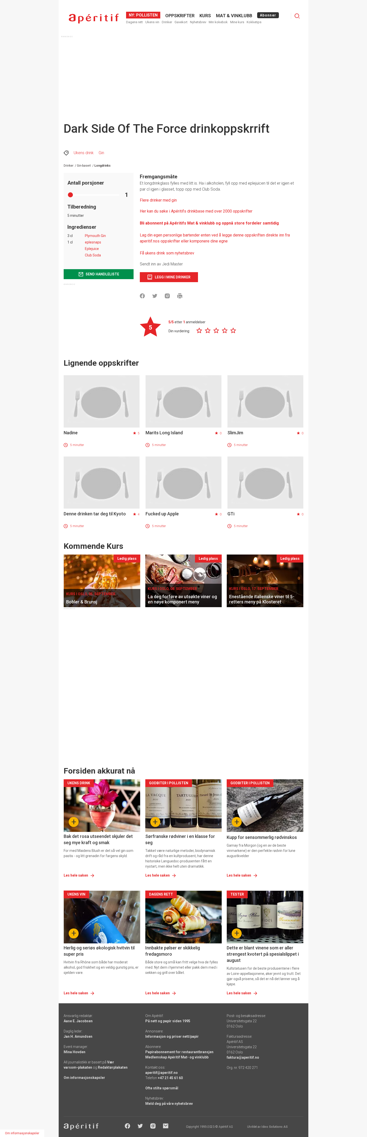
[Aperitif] (94, 18)
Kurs (205, 15)
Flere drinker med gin (158, 200)
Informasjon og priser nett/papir (172, 1036)
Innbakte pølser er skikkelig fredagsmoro (172, 951)
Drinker (167, 22)
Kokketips (254, 22)
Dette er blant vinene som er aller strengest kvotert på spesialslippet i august (263, 954)
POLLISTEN (146, 15)
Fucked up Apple (162, 513)
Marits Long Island (164, 432)
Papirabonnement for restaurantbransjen (179, 1052)
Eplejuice (92, 249)
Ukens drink (84, 152)
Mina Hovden (74, 1052)
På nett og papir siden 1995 (167, 1021)
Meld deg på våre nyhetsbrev (169, 1104)
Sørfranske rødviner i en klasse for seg (180, 839)
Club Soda (93, 255)
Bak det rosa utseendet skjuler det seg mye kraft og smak (98, 839)
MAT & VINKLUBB (234, 15)
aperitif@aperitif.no (161, 1073)
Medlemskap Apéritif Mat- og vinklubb (176, 1057)
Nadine (71, 432)
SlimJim (235, 432)
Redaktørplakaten (113, 1067)
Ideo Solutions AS (274, 1127)
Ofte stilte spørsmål (161, 1088)
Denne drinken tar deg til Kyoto (95, 513)
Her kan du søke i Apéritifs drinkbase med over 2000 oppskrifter (196, 211)
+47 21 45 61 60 (170, 1078)
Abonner (268, 15)
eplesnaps (93, 242)
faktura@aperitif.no (243, 1057)
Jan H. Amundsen (78, 1036)
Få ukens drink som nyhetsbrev (167, 253)
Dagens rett (134, 22)
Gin (101, 152)
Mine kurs (237, 22)
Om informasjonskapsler (84, 1078)
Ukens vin (152, 22)
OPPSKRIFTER (179, 15)
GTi (230, 513)
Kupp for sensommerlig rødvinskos (262, 837)
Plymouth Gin (95, 236)
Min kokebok (218, 22)
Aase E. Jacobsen (78, 1021)
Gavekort (181, 22)
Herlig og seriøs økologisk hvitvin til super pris (99, 951)
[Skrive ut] (180, 296)
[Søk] (297, 16)
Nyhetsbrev (198, 22)
